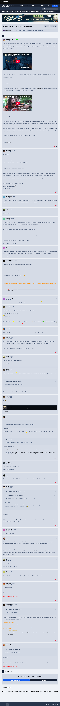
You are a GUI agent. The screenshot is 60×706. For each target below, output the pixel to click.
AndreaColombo (9, 260)
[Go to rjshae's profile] (4, 357)
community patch (15, 453)
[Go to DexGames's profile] (4, 151)
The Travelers (20, 88)
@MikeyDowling (8, 142)
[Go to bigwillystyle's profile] (4, 530)
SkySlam (8, 462)
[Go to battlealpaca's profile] (4, 197)
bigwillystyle (9, 529)
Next (8, 36)
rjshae (7, 356)
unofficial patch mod (25, 452)
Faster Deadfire (20, 289)
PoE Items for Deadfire (45, 289)
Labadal (8, 474)
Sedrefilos (8, 209)
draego (7, 247)
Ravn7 (7, 538)
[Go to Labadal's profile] (4, 475)
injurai (7, 486)
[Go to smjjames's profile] (4, 219)
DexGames (8, 150)
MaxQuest (8, 416)
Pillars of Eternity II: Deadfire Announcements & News (31, 30)
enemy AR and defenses (34, 453)
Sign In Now (43, 680)
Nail (7, 396)
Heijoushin (8, 328)
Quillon (7, 369)
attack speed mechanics (34, 452)
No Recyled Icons (51, 289)
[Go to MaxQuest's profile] (4, 417)
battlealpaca (9, 196)
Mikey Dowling (8, 30)
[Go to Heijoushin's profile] (4, 329)
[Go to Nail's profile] (4, 397)
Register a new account (16, 680)
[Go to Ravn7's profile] (4, 538)
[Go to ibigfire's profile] (4, 572)
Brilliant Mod (15, 289)
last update (21, 139)
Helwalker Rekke (30, 289)
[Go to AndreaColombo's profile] (4, 261)
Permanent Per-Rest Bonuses (37, 289)
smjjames (8, 218)
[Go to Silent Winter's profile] (4, 307)
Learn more (2, 2)
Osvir (7, 337)
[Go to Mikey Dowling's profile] (4, 30)
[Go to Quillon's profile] (4, 370)
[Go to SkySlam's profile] (4, 463)
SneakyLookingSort (10, 298)
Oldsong (39, 88)
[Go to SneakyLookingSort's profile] (4, 299)
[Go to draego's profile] (4, 248)
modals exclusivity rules (50, 452)
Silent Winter (9, 306)
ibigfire (7, 571)
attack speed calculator (16, 452)
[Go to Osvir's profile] (4, 338)
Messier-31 (8, 583)
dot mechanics (43, 452)
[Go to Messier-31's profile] (4, 584)
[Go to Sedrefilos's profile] (4, 210)
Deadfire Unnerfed (25, 289)
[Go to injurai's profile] (4, 487)
